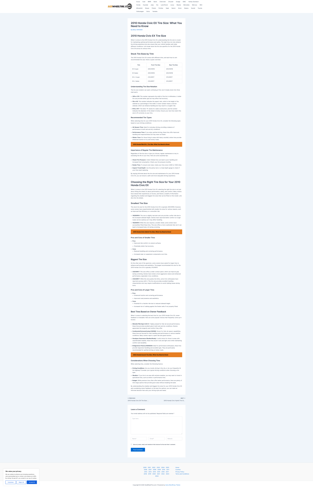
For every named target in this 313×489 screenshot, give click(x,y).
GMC (184, 1)
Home (177, 467)
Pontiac (161, 8)
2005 (167, 467)
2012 (145, 472)
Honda (138, 5)
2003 (158, 467)
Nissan (147, 8)
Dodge (178, 1)
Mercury (194, 5)
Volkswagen (140, 11)
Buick (155, 1)
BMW (149, 1)
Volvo (148, 11)
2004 (162, 467)
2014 (154, 472)
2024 (156, 476)
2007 (150, 469)
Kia (157, 5)
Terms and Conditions (182, 474)
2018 (145, 474)
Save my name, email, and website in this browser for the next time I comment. (154, 444)
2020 (154, 474)
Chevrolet (163, 1)
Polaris (154, 8)
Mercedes (186, 5)
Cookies (178, 469)
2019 (149, 474)
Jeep (152, 5)
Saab (167, 8)
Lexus (172, 5)
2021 (158, 474)
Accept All (32, 482)
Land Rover (164, 5)
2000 (144, 467)
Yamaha (154, 11)
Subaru (186, 8)
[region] (21, 477)
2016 (162, 472)
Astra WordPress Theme (172, 485)
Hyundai (145, 5)
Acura (138, 1)
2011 (167, 469)
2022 (163, 474)
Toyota (200, 8)
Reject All (21, 482)
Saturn (173, 8)
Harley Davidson (193, 1)
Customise (11, 482)
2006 (145, 469)
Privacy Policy (179, 472)
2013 (150, 472)
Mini (201, 5)
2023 (167, 474)
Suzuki (193, 8)
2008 (154, 469)
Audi (143, 1)
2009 (159, 469)
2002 (153, 467)
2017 (167, 472)
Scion (180, 8)
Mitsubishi (139, 8)
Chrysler (170, 1)
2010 (163, 469)
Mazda (179, 5)
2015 (158, 472)
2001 (149, 467)
